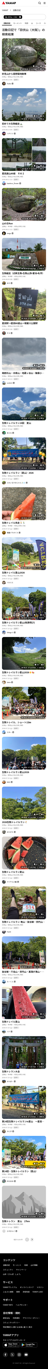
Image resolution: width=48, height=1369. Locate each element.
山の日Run (7, 223)
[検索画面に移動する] (39, 3)
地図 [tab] (26, 23)
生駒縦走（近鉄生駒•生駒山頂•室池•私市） (23, 273)
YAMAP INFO (8, 1305)
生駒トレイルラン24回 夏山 (16, 422)
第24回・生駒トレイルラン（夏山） (20, 1171)
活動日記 (6, 1265)
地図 (26, 1265)
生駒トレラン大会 (11, 1071)
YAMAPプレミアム (10, 1287)
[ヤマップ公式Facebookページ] (5, 1354)
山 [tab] (32, 23)
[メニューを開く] (44, 3)
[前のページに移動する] (27, 1240)
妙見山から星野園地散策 (14, 73)
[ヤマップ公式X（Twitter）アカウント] (12, 1354)
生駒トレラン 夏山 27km (16, 1221)
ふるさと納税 (8, 1292)
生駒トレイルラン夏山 (13, 871)
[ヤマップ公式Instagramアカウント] (19, 1354)
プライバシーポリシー (31, 1318)
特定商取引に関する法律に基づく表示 (17, 1327)
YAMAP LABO (37, 1292)
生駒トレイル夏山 (11, 1021)
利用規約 (16, 1318)
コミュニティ (8, 1269)
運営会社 (6, 1318)
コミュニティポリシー (11, 1322)
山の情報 (34, 1265)
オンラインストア (27, 1287)
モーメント (17, 1265)
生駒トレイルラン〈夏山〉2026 (17, 472)
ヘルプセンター (22, 1305)
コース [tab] (38, 23)
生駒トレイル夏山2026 (13, 572)
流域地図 (26, 1292)
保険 (18, 1292)
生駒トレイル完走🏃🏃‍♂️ (13, 522)
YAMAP (5, 10)
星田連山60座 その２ (13, 173)
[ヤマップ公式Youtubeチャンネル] (26, 1354)
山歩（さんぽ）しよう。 (12, 1274)
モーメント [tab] (17, 23)
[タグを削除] (20, 17)
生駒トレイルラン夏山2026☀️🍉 (18, 672)
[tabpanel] (24, 634)
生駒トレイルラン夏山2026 (15, 772)
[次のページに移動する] (32, 1240)
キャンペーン (21, 1269)
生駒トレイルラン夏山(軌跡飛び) (18, 622)
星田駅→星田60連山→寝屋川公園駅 (20, 323)
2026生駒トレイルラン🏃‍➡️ (14, 822)
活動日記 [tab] (6, 23)
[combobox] (32, 17)
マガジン (40, 1287)
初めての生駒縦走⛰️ (12, 123)
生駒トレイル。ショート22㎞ (16, 722)
